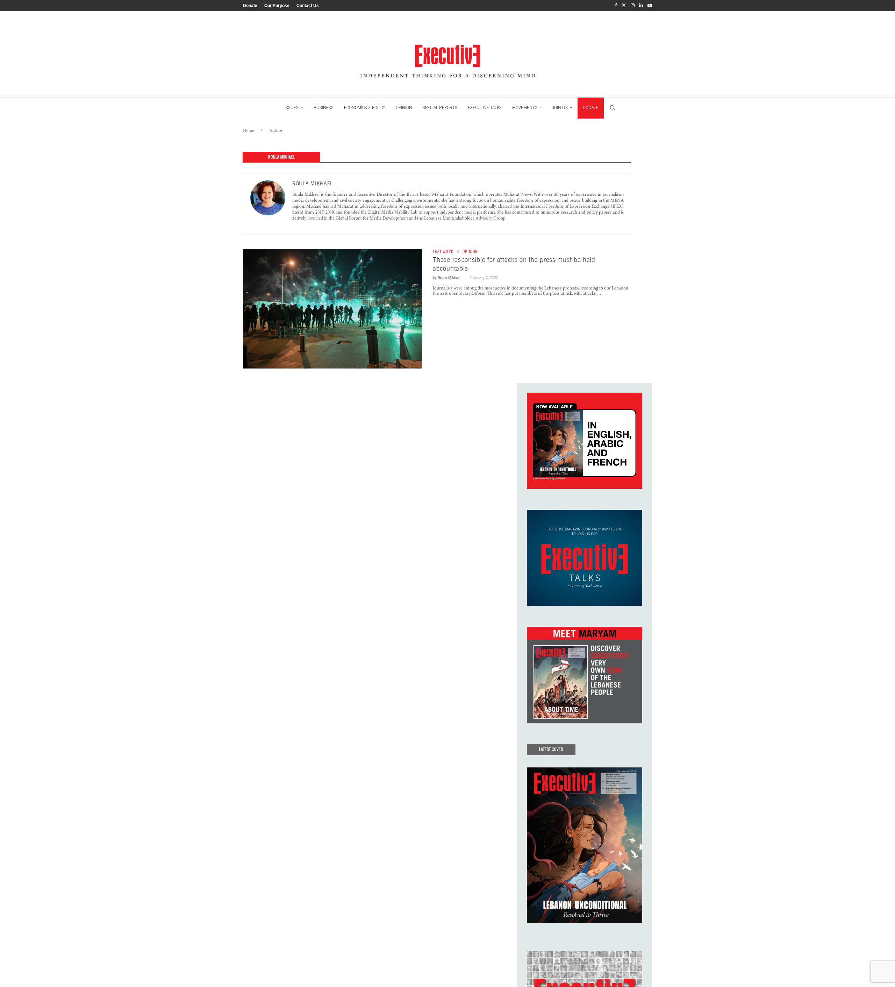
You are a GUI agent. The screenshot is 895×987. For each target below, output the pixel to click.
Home (248, 130)
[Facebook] (616, 5)
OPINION (404, 107)
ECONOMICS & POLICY (364, 107)
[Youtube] (649, 5)
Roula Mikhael (312, 183)
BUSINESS (324, 107)
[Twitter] (624, 5)
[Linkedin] (641, 5)
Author (275, 130)
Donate (250, 5)
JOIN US (560, 107)
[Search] (612, 108)
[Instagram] (633, 5)
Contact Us (307, 5)
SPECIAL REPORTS (440, 107)
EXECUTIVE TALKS (485, 107)
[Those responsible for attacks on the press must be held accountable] (332, 309)
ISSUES (292, 107)
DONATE (591, 107)
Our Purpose (276, 5)
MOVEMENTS (524, 107)
